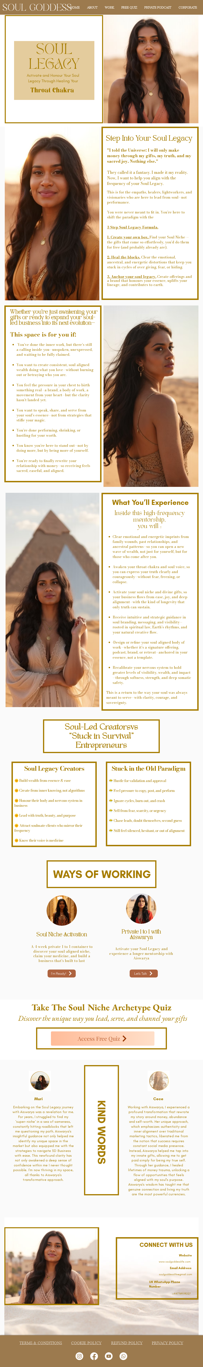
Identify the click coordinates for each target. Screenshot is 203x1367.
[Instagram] (79, 1356)
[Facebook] (94, 1356)
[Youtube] (109, 1356)
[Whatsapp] (123, 1356)
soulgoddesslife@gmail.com (175, 1274)
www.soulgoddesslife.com (175, 1261)
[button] (109, 8)
